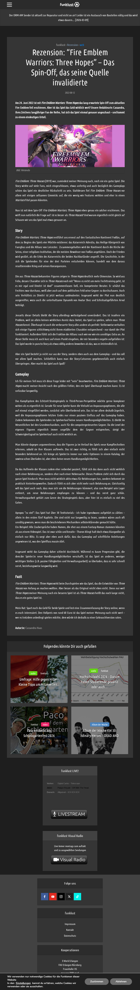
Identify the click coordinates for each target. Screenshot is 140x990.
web (82, 44)
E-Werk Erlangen (70, 960)
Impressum (70, 923)
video (45, 724)
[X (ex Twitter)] (69, 896)
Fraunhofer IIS (70, 968)
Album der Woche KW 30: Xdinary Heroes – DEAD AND (99, 733)
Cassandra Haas (34, 627)
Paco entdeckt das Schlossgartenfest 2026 (39, 733)
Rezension (72, 44)
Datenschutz (70, 935)
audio (33, 673)
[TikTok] (77, 896)
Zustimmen (96, 981)
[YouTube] (53, 896)
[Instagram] (61, 896)
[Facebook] (44, 896)
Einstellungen (23, 983)
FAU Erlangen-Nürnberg (70, 964)
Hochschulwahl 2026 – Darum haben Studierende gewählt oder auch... (100, 681)
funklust (60, 44)
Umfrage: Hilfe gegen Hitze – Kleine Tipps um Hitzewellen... (39, 682)
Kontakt (70, 929)
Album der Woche (100, 724)
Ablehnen (121, 981)
